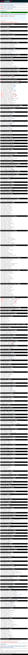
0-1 (11, 52)
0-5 (11, 430)
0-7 (19, 83)
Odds (12, 8)
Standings (8, 26)
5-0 (15, 85)
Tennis (8, 3)
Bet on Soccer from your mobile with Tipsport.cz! (9, 22)
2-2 (11, 347)
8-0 (12, 415)
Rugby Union (5, 4)
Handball (15, 3)
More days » (14, 6)
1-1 (15, 51)
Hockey (5, 3)
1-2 (14, 84)
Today (1, 6)
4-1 (13, 344)
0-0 (13, 76)
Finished (8, 8)
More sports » (11, 4)
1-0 (14, 93)
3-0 (17, 571)
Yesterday (5, 6)
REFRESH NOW (3, 10)
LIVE (6, 8)
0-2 (15, 301)
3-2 (11, 124)
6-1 (12, 422)
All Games (2, 8)
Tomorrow (9, 6)
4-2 (12, 117)
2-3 (10, 183)
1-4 (17, 592)
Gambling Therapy (11, 652)
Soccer (1, 3)
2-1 (12, 87)
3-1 (13, 122)
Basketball (11, 3)
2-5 (18, 519)
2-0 (15, 94)
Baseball (23, 3)
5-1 (11, 157)
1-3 (15, 300)
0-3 (13, 118)
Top (1, 649)
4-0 (12, 88)
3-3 (12, 588)
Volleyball (19, 3)
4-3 (14, 154)
